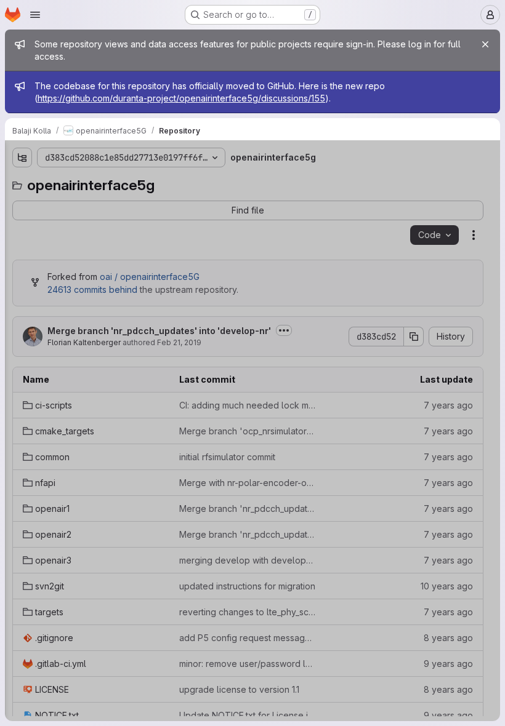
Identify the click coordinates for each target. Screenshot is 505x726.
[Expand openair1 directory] (22, 282)
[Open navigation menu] (35, 15)
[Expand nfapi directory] (22, 262)
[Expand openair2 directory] (22, 302)
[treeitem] (102, 203)
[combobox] (101, 181)
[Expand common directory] (22, 243)
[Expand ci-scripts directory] (22, 203)
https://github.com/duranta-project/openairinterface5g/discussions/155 (181, 98)
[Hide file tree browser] (22, 157)
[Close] (485, 44)
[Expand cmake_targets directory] (22, 223)
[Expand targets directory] (22, 361)
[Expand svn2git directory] (22, 341)
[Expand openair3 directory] (22, 321)
